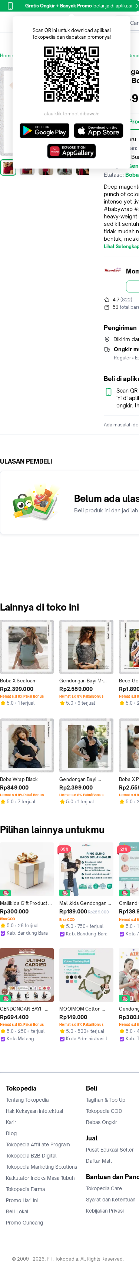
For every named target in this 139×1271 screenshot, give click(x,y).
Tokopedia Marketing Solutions (41, 1167)
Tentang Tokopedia (27, 1100)
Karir (11, 1122)
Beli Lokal (17, 1211)
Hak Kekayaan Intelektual (34, 1111)
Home (6, 55)
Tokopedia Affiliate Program (38, 1144)
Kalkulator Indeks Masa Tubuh (40, 1178)
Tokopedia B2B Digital (31, 1156)
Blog (11, 1133)
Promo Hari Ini (22, 1200)
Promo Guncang (24, 1223)
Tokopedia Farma (25, 1189)
